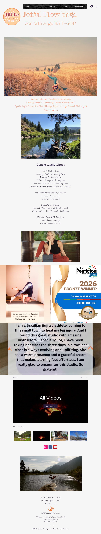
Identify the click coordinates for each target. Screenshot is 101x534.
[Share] (81, 378)
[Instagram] (46, 447)
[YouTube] (55, 447)
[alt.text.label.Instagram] (48, 525)
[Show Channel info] (86, 378)
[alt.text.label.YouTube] (50, 525)
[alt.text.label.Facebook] (53, 525)
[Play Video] (22, 436)
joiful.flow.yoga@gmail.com (50, 513)
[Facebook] (50, 447)
